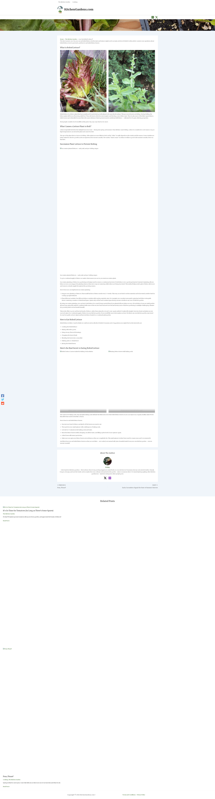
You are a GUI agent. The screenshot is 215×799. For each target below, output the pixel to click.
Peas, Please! (8, 776)
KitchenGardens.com (78, 9)
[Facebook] (2, 395)
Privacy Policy (141, 795)
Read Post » (6, 520)
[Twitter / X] (156, 17)
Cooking (5, 779)
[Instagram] (152, 17)
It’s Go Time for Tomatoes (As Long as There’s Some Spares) (28, 511)
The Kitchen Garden (9, 514)
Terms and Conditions (129, 795)
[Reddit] (2, 403)
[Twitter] (2, 399)
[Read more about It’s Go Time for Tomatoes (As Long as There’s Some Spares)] (21, 507)
